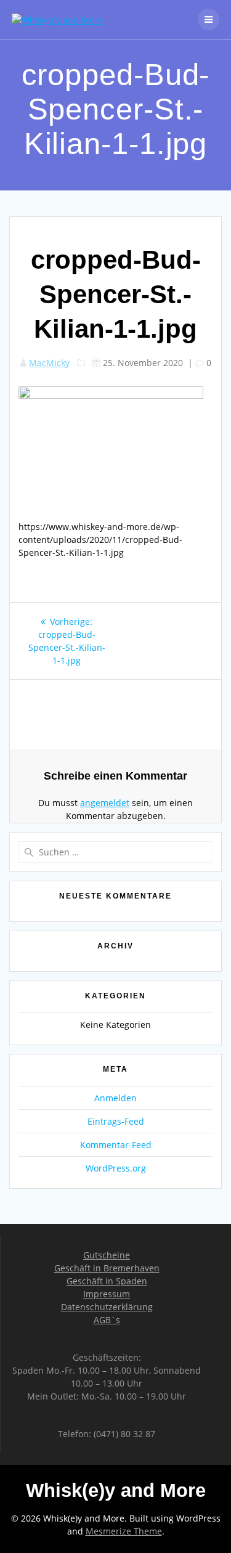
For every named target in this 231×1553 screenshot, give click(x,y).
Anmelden (115, 1098)
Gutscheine (106, 1255)
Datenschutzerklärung (107, 1307)
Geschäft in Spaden (107, 1281)
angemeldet (104, 803)
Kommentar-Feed (116, 1145)
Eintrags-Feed (115, 1121)
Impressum (106, 1294)
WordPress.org (116, 1168)
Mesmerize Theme (124, 1531)
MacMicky (49, 363)
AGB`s (107, 1320)
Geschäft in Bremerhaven (107, 1268)
